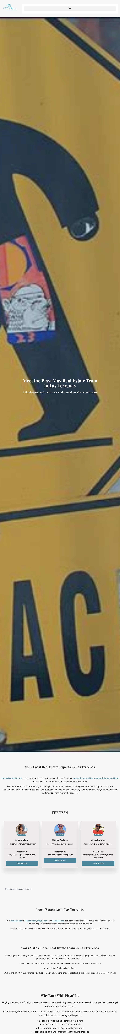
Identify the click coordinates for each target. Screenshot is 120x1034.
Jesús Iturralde (98, 840)
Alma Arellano (21, 840)
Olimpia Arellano (60, 840)
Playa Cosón (30, 921)
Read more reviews (18, 889)
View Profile (21, 863)
